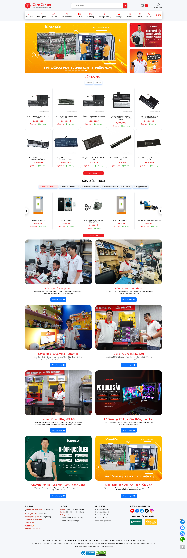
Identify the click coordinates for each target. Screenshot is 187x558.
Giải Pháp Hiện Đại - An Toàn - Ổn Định (128, 484)
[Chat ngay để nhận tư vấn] (182, 527)
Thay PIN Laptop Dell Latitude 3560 (121, 158)
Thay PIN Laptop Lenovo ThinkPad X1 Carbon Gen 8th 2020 (121, 118)
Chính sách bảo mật (102, 512)
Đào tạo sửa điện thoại (128, 288)
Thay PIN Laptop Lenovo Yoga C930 (38, 117)
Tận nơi (98, 82)
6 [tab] (82, 70)
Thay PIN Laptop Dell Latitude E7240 (149, 158)
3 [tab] (73, 70)
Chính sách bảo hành (102, 509)
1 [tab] (66, 70)
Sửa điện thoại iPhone (48, 186)
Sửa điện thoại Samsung (69, 186)
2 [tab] (70, 70)
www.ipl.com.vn (107, 546)
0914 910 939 (70, 512)
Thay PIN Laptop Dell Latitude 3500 (93, 158)
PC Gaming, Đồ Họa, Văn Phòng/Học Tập (128, 419)
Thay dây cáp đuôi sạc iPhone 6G (121, 220)
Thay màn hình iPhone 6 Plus (149, 220)
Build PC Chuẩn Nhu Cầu (129, 353)
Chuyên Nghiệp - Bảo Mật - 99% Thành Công (58, 484)
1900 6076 (70, 509)
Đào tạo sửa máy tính (58, 288)
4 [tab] (76, 70)
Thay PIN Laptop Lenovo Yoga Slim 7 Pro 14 (66, 117)
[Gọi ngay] (182, 539)
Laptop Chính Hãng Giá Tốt (58, 419)
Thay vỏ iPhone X (38, 220)
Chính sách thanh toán (103, 518)
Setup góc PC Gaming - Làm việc (58, 353)
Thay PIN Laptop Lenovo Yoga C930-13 (93, 117)
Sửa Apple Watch (140, 186)
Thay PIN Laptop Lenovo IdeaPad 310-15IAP (38, 158)
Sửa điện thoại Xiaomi (90, 186)
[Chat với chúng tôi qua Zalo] (182, 533)
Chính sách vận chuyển (103, 521)
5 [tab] (79, 70)
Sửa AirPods (126, 186)
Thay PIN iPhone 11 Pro (93, 220)
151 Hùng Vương (45, 517)
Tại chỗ (89, 82)
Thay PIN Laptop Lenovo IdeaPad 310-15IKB (66, 158)
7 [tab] (86, 70)
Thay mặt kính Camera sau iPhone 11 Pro (65, 221)
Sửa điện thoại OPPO (110, 186)
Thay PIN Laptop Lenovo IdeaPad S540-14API (149, 117)
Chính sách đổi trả (101, 515)
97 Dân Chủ (43, 514)
